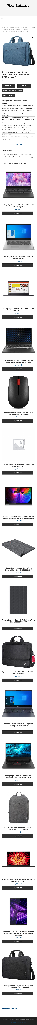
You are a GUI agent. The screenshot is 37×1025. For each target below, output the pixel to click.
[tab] (18, 144)
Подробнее (18, 213)
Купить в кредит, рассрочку (12, 90)
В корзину (8, 86)
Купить (24, 86)
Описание (18, 144)
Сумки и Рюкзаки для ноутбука (18, 27)
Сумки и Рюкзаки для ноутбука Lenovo (22, 137)
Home (3, 27)
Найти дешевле (8, 95)
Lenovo (9, 139)
